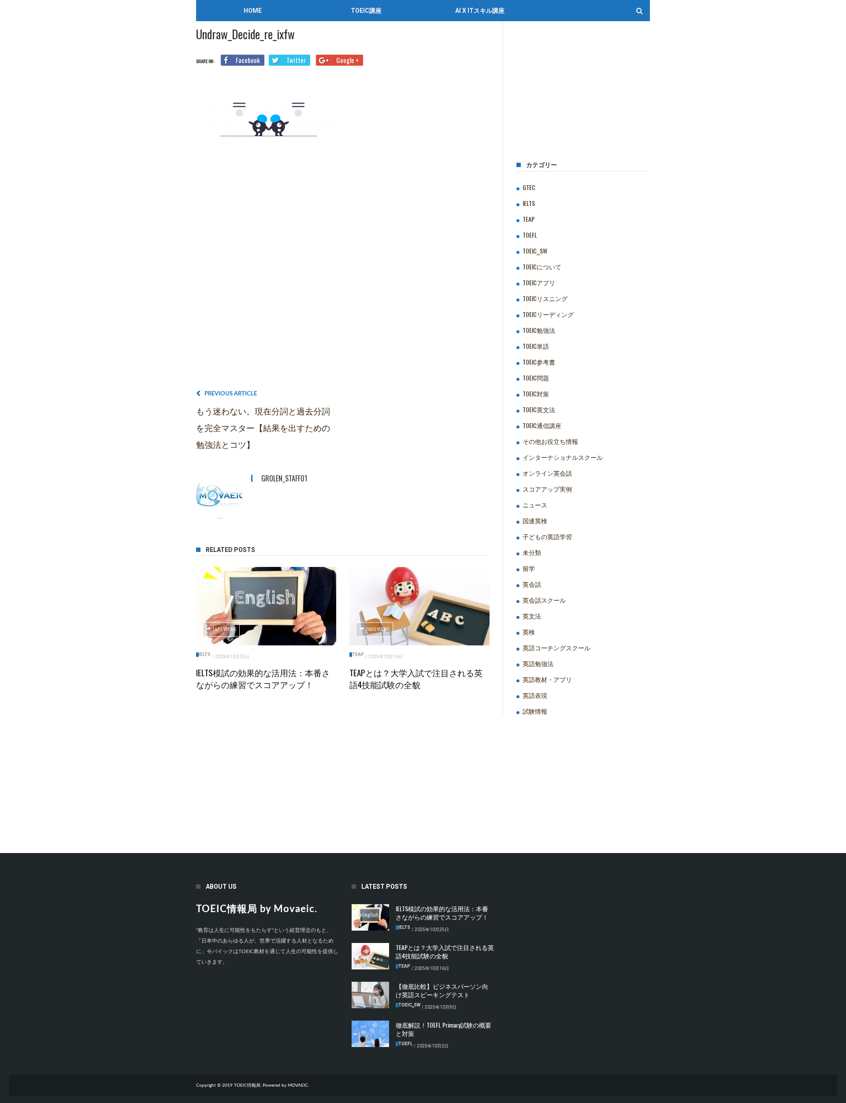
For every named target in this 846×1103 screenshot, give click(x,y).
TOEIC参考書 (539, 361)
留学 (529, 568)
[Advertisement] (342, 272)
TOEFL (530, 234)
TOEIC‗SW (535, 250)
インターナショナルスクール (563, 457)
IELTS (205, 654)
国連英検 (535, 520)
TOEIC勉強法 (539, 330)
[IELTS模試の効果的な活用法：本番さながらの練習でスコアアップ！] (266, 606)
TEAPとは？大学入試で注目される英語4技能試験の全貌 (415, 678)
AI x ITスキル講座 (480, 10)
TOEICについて (542, 266)
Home (253, 10)
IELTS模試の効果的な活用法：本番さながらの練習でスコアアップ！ (263, 678)
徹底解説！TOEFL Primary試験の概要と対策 (443, 1029)
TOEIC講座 (366, 10)
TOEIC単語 (536, 345)
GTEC (529, 187)
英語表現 (535, 695)
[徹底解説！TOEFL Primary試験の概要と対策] (370, 1034)
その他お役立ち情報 (550, 441)
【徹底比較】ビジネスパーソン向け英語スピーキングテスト (442, 990)
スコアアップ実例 (547, 488)
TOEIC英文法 (539, 409)
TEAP (358, 654)
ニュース (535, 504)
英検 (529, 631)
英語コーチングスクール (556, 647)
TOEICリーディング (548, 314)
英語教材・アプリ (547, 679)
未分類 (532, 552)
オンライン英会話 (547, 472)
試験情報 (535, 710)
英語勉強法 (538, 663)
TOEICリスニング (545, 298)
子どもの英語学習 (547, 536)
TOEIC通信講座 (542, 425)
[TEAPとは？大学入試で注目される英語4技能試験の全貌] (419, 606)
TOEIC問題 (536, 377)
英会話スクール (544, 599)
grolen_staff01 (284, 478)
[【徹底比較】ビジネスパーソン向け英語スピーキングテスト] (370, 995)
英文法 (532, 615)
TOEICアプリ (539, 282)
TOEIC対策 (536, 393)
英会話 (532, 584)
